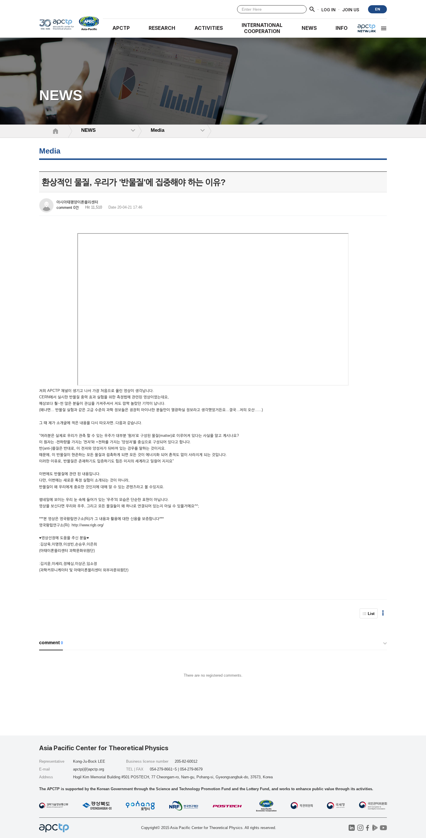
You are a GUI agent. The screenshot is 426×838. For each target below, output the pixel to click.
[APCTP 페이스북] (367, 828)
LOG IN (328, 9)
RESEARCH (162, 28)
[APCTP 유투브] (383, 828)
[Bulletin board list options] (383, 613)
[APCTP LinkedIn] (351, 828)
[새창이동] (86, 23)
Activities (208, 28)
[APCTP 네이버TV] (374, 828)
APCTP (121, 28)
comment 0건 (68, 207)
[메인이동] (56, 26)
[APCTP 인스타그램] (360, 828)
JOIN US (350, 9)
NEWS (309, 28)
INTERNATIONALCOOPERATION (262, 28)
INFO (341, 28)
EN (377, 9)
